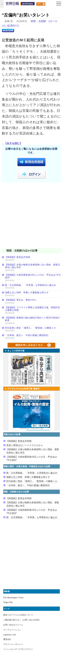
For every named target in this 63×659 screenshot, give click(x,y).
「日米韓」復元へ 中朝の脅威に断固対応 (26, 335)
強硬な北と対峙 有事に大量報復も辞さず (26, 292)
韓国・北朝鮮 (38, 21)
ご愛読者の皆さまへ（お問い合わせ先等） (22, 620)
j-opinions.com (9, 635)
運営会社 (7, 639)
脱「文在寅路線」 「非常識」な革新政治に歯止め (30, 285)
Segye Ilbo (8, 602)
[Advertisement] (31, 216)
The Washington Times (13, 597)
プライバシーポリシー (13, 644)
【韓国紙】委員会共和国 (17, 257)
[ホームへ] (20, 4)
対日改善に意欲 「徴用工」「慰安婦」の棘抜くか (30, 327)
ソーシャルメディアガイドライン (18, 649)
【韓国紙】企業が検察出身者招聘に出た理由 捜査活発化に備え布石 (32, 266)
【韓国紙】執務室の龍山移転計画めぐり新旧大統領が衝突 (32, 319)
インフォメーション (12, 630)
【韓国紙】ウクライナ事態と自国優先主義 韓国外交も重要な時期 (32, 309)
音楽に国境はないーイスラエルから (24, 445)
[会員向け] (13, 25)
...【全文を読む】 (12, 143)
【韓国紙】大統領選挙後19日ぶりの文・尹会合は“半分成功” (33, 276)
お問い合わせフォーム (13, 625)
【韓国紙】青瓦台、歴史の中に (21, 300)
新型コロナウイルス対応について (18, 615)
